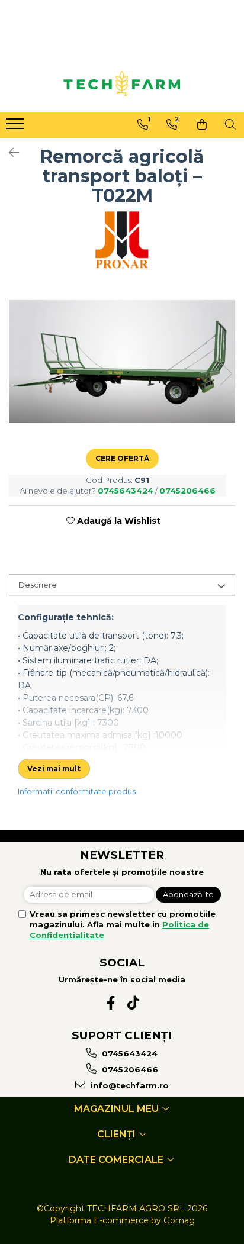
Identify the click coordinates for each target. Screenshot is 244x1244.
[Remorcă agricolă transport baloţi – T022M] (122, 361)
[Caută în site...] (230, 124)
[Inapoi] (9, 153)
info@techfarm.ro (128, 1085)
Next (225, 374)
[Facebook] (111, 1002)
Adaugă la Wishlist (117, 520)
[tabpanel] (122, 361)
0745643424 (128, 1053)
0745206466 (128, 1069)
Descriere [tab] (37, 584)
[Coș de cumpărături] (202, 124)
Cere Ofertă (122, 458)
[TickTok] (133, 1002)
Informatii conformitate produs (77, 791)
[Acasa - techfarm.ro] (122, 84)
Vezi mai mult (54, 768)
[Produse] (16, 127)
